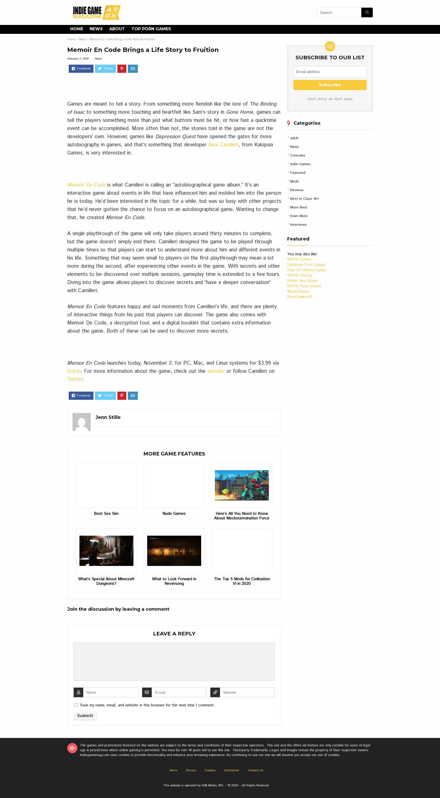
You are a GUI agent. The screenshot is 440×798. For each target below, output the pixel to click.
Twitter (74, 379)
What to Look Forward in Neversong (174, 581)
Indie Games (300, 164)
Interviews (298, 224)
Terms (173, 770)
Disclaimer (231, 770)
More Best (298, 207)
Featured (297, 172)
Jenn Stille (108, 417)
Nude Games (174, 513)
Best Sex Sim (106, 513)
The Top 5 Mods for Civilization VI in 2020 (242, 581)
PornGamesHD (299, 297)
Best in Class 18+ (304, 198)
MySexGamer (298, 291)
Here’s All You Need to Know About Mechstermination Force (241, 516)
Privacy (191, 770)
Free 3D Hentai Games (306, 270)
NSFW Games (299, 259)
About (117, 28)
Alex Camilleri (223, 145)
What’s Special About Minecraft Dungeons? (106, 581)
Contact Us (255, 770)
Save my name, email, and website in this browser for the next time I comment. (147, 705)
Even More (299, 216)
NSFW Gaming (299, 275)
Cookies (210, 770)
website (216, 371)
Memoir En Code (86, 185)
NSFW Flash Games (304, 286)
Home (76, 28)
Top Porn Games (151, 28)
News (96, 28)
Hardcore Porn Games (306, 264)
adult (294, 138)
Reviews (297, 190)
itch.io (74, 371)
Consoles (297, 155)
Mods (294, 181)
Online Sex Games (302, 280)
